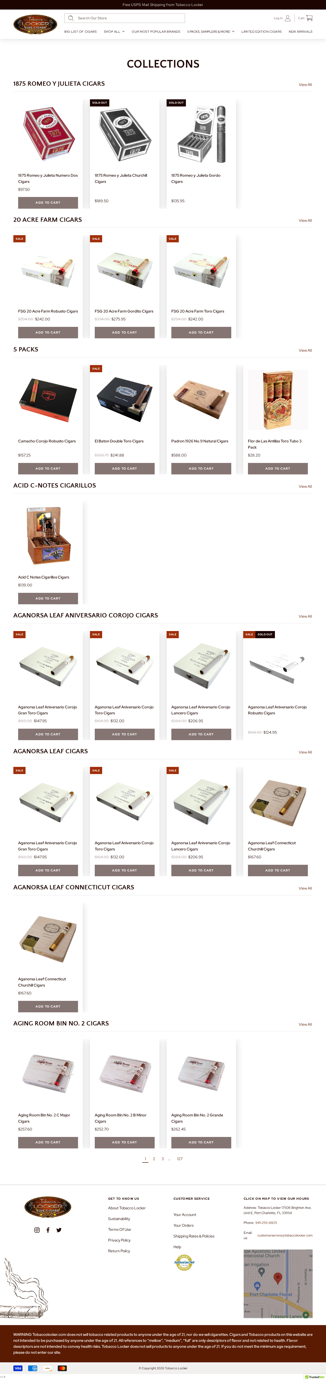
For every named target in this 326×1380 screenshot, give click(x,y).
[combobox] (124, 18)
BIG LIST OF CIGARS (80, 32)
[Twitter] (59, 1230)
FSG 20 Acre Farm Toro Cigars (197, 311)
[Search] (71, 18)
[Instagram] (37, 1230)
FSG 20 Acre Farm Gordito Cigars (124, 311)
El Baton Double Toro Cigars (119, 441)
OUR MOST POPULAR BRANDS (156, 32)
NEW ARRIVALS (301, 32)
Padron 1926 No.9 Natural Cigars (199, 441)
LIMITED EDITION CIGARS (262, 32)
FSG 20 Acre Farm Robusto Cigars (48, 311)
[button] (304, 18)
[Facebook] (48, 1230)
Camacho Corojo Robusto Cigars (47, 441)
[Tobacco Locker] (35, 25)
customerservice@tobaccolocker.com (285, 1235)
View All (305, 84)
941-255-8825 (266, 1223)
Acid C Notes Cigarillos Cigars (43, 577)
